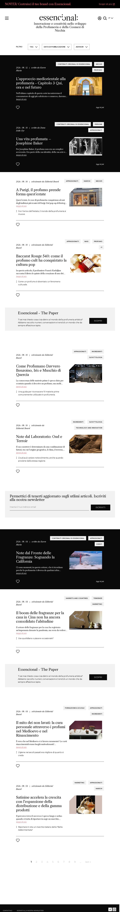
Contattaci (7, 910)
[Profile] (99, 18)
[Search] (105, 18)
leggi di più (100, 107)
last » (88, 861)
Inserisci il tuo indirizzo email (23, 507)
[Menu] (7, 18)
